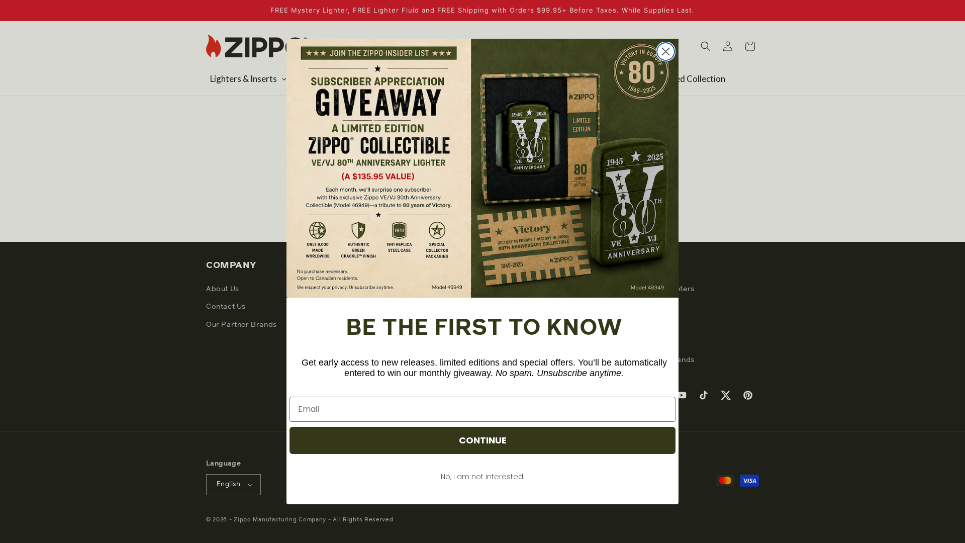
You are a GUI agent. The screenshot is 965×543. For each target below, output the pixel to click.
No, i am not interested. (482, 477)
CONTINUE (483, 440)
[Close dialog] (665, 51)
